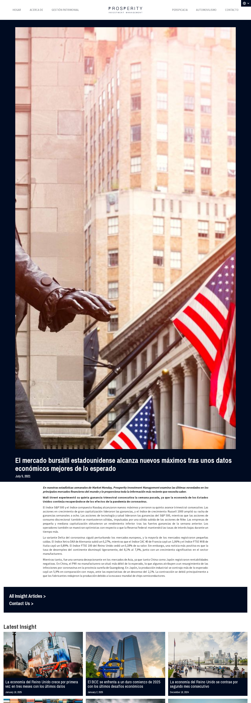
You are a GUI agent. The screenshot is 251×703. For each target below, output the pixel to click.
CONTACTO (232, 10)
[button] (246, 3)
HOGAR (16, 10)
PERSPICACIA (180, 10)
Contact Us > (21, 603)
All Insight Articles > (27, 596)
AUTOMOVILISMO (206, 10)
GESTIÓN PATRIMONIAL (65, 10)
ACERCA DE (36, 10)
